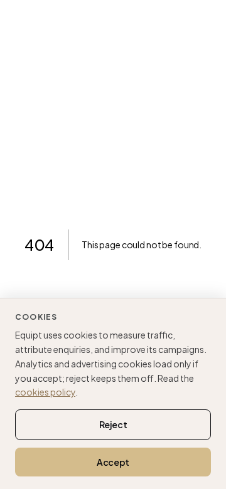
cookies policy (45, 391)
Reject (113, 424)
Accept (113, 462)
